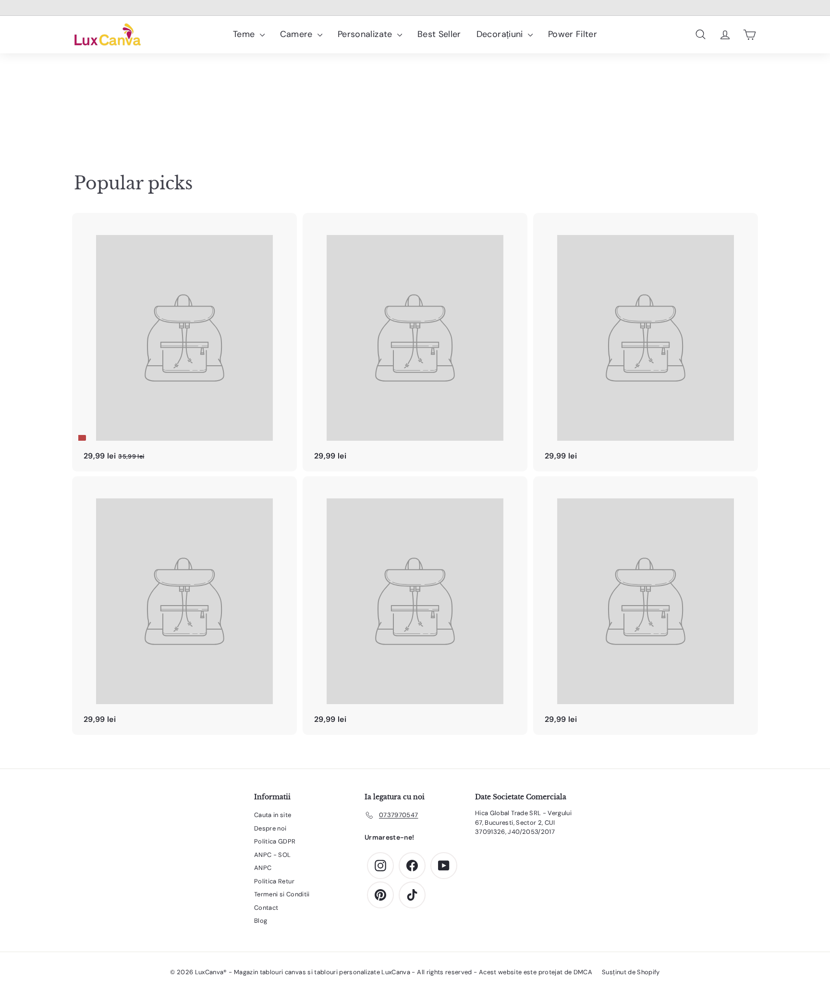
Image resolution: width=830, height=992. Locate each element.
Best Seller (439, 34)
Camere (297, 34)
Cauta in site (273, 815)
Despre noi (270, 828)
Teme (245, 34)
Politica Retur (274, 881)
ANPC (262, 868)
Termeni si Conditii (282, 894)
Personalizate (366, 34)
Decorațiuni (500, 34)
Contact (266, 908)
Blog (260, 921)
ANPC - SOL (272, 855)
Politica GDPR (275, 841)
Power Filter (572, 34)
